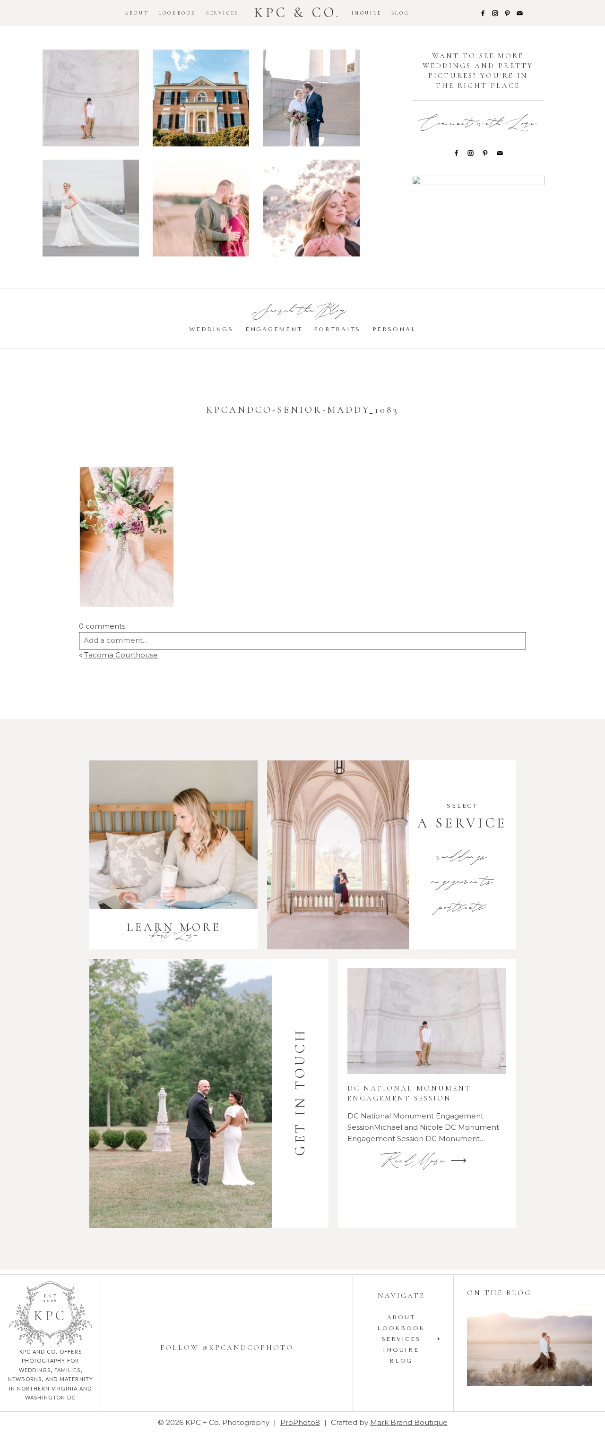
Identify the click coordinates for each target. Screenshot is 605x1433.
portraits (462, 908)
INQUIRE (367, 13)
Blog (400, 13)
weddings (462, 857)
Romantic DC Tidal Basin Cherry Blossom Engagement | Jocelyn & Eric (310, 209)
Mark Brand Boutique (409, 1422)
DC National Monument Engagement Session (90, 99)
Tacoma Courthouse (121, 654)
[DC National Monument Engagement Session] (426, 1021)
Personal (394, 329)
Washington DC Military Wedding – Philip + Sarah (90, 209)
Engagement (273, 329)
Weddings (211, 329)
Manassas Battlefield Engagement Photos (200, 209)
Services (222, 13)
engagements (462, 883)
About (137, 13)
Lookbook (177, 13)
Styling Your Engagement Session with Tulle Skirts (528, 1345)
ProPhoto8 (300, 1422)
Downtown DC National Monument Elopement (311, 99)
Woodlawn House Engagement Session (201, 99)
